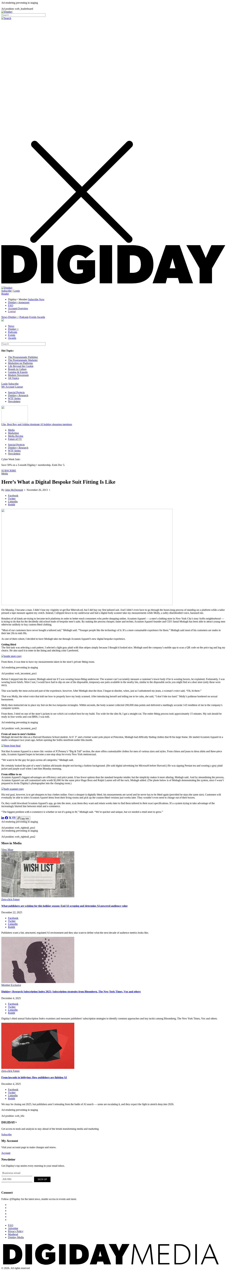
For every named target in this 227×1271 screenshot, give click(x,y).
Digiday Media (16, 1237)
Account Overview (18, 308)
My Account (7, 386)
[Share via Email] (13, 818)
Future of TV (15, 439)
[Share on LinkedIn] (2, 818)
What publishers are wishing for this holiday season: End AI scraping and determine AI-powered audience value (64, 905)
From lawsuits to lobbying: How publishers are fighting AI (34, 1077)
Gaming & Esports (18, 372)
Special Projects (16, 392)
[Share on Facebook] (6, 818)
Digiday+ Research (18, 395)
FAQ (10, 305)
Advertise (13, 1228)
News (4, 317)
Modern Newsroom (18, 375)
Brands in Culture (17, 369)
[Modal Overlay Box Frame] (26, 1179)
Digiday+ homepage (18, 302)
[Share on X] (10, 818)
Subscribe (6, 290)
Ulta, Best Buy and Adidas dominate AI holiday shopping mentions (36, 424)
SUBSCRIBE (8, 470)
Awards (41, 317)
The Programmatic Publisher (23, 357)
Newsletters (14, 401)
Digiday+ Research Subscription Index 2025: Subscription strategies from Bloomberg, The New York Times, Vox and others (71, 991)
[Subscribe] (6, 287)
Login (16, 290)
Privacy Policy (15, 1231)
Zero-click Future (10, 899)
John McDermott (14, 490)
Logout (12, 311)
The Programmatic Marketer (23, 360)
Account (5, 1153)
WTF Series (14, 398)
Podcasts (24, 317)
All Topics (13, 378)
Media (11, 430)
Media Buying (15, 436)
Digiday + (13, 317)
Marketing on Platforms (20, 363)
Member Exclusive (11, 985)
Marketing (13, 433)
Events (32, 317)
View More (7, 849)
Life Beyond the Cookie (20, 366)
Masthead (13, 1234)
